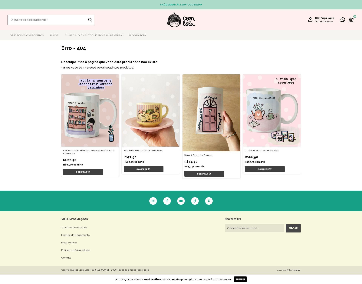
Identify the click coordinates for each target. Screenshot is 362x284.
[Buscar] (90, 19)
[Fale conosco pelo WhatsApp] (343, 20)
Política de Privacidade (75, 250)
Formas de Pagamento (75, 235)
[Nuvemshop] (289, 270)
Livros (54, 35)
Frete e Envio (69, 242)
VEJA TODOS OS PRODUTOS (27, 35)
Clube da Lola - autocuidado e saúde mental (94, 35)
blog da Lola (137, 35)
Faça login (327, 18)
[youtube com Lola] (181, 201)
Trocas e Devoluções (74, 227)
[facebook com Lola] (167, 201)
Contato (66, 257)
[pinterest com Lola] (209, 201)
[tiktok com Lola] (195, 201)
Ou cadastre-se (324, 21)
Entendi (240, 279)
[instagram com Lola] (153, 201)
